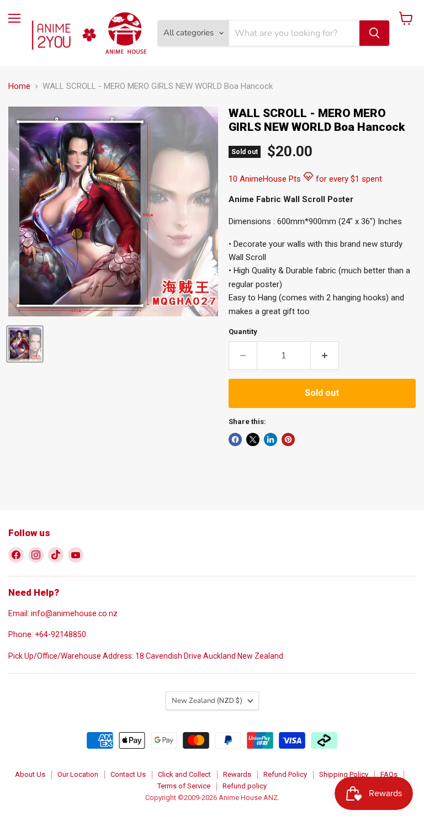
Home (19, 86)
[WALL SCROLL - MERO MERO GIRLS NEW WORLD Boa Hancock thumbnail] (25, 344)
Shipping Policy (343, 774)
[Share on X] (252, 439)
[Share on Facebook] (235, 439)
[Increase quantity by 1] (325, 355)
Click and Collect (184, 774)
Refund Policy (285, 774)
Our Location (77, 774)
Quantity (243, 331)
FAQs (389, 774)
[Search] (374, 33)
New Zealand (207, 701)
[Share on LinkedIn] (270, 439)
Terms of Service (183, 786)
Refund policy (244, 786)
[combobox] (294, 33)
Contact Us (128, 774)
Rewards (237, 774)
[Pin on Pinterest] (288, 439)
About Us (30, 774)
